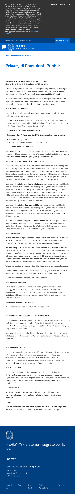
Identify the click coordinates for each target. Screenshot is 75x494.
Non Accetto (65, 4)
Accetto (53, 4)
